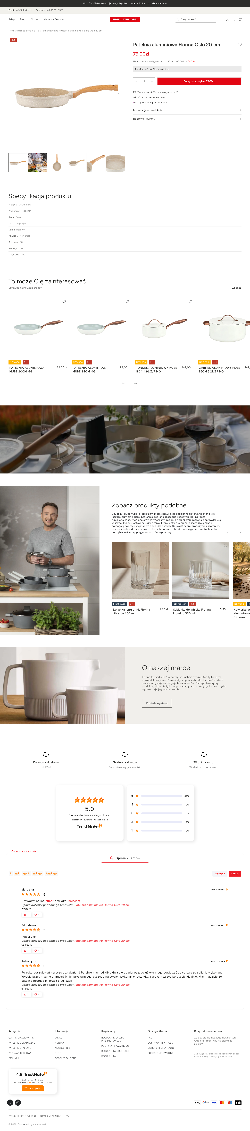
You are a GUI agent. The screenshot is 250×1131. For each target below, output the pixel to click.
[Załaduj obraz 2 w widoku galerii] (37, 162)
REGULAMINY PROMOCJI (115, 1051)
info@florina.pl (24, 10)
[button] (12, 851)
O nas (34, 19)
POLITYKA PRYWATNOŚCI (115, 1046)
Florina (12, 30)
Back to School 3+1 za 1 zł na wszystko (37, 30)
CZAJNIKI (14, 1058)
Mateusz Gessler (54, 19)
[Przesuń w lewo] (125, 384)
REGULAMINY (108, 1056)
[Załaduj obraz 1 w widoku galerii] (18, 162)
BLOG (58, 1053)
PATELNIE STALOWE (20, 1048)
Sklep (12, 19)
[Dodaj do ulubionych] (239, 44)
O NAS (58, 1037)
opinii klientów (90, 815)
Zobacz (236, 287)
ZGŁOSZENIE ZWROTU (160, 1053)
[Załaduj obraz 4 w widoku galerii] (76, 162)
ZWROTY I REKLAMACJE (161, 1048)
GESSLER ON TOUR (65, 1058)
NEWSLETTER (62, 1048)
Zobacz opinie (32, 1088)
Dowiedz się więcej (157, 703)
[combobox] (196, 19)
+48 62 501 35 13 (54, 10)
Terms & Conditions (50, 1116)
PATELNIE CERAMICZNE (22, 1043)
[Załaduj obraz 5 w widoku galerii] (96, 162)
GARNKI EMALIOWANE (21, 1037)
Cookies (31, 1116)
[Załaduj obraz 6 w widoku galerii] (115, 162)
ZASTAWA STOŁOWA (20, 1053)
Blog (23, 19)
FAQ (150, 1037)
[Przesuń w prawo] (118, 94)
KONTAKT (60, 1043)
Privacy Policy (16, 1116)
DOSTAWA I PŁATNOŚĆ (160, 1043)
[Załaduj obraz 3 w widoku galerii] (57, 162)
